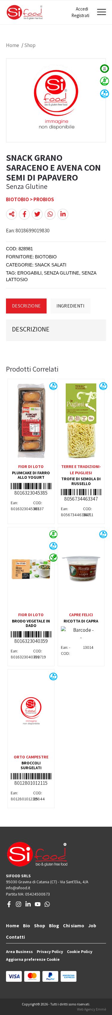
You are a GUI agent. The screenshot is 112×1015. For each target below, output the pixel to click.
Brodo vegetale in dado (31, 623)
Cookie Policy (79, 951)
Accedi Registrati (79, 12)
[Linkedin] (28, 905)
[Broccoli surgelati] (31, 711)
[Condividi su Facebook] (24, 214)
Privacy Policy (50, 951)
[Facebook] (9, 905)
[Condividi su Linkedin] (62, 214)
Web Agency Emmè (91, 1009)
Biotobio (46, 256)
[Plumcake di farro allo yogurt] (31, 421)
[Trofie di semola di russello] (81, 421)
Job (92, 925)
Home (12, 45)
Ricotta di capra (81, 621)
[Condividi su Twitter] (37, 214)
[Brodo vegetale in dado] (31, 569)
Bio (26, 925)
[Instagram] (19, 905)
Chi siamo (73, 925)
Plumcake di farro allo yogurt (31, 475)
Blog (54, 925)
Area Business (19, 951)
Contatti (15, 937)
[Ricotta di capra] (81, 569)
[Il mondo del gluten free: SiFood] (24, 12)
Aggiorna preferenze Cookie (33, 959)
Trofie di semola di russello (81, 481)
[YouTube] (38, 905)
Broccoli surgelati (31, 765)
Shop (30, 45)
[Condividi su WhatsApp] (50, 214)
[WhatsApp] (47, 905)
